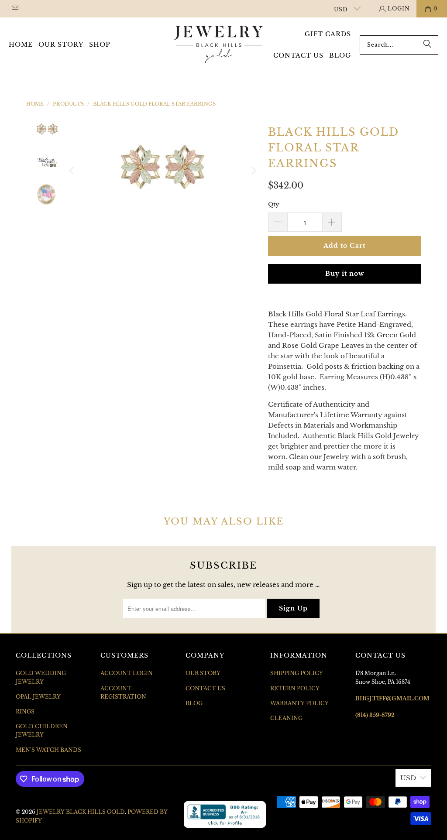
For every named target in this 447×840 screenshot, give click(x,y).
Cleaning (286, 718)
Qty (273, 204)
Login (399, 8)
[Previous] (72, 170)
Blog (194, 703)
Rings (25, 711)
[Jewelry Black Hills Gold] (219, 45)
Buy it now (344, 274)
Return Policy (295, 688)
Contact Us (205, 688)
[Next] (253, 170)
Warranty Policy (299, 703)
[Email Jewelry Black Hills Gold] (14, 8)
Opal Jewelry (38, 696)
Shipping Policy (296, 673)
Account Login (126, 673)
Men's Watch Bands (48, 750)
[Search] (427, 45)
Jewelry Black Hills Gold (81, 812)
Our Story (203, 673)
